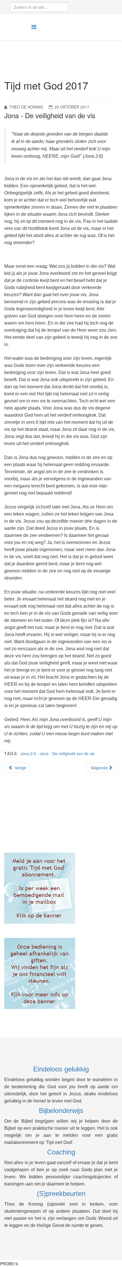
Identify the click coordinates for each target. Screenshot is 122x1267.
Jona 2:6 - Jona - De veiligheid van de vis (57, 753)
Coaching (61, 1152)
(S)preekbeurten (61, 1193)
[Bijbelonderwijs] (61, 888)
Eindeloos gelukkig (61, 1069)
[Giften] (61, 973)
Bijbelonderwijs (61, 1110)
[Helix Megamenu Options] (33, 26)
